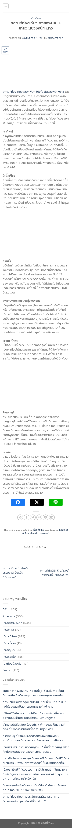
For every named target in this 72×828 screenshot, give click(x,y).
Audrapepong (55, 38)
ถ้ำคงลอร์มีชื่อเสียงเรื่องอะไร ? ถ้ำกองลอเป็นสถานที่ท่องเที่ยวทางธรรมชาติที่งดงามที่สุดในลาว (34, 727)
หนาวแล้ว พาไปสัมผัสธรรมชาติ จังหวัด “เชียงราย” (15, 572)
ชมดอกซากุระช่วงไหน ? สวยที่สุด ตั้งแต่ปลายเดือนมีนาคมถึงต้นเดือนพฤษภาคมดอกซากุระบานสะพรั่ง (33, 693)
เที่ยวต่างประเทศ (12, 623)
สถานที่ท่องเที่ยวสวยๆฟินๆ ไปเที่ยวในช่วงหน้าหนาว (33, 92)
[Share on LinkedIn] (52, 517)
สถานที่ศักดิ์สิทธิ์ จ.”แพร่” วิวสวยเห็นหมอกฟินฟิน (54, 573)
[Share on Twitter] (33, 517)
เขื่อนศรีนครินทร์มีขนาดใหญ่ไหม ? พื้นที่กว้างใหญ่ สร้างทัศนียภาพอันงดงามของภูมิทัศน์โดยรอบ (36, 749)
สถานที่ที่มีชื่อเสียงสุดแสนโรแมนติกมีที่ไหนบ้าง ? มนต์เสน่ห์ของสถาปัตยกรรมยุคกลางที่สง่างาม (34, 704)
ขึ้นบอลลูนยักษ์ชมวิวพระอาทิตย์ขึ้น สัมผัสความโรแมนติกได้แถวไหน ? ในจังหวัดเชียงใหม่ (34, 787)
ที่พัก (5, 609)
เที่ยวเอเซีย (9, 657)
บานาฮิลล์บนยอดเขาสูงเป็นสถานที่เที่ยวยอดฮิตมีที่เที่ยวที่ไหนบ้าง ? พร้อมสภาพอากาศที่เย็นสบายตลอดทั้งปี (36, 760)
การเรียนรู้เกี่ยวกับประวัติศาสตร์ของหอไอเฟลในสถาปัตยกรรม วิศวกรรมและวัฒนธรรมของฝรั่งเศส (33, 738)
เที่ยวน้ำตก (9, 643)
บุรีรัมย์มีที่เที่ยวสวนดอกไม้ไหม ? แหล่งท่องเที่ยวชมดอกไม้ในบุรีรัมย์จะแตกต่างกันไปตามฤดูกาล (33, 715)
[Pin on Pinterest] (45, 517)
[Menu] (6, 6)
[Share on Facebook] (26, 517)
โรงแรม (7, 670)
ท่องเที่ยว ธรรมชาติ (39, 533)
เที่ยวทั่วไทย (36, 18)
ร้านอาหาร (9, 616)
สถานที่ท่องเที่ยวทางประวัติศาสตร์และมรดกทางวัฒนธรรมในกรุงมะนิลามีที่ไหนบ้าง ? (31, 799)
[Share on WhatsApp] (20, 517)
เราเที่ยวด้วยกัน (12, 664)
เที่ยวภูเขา (9, 650)
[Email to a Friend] (39, 517)
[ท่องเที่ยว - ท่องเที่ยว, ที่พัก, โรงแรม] (36, 6)
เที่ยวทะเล (8, 630)
